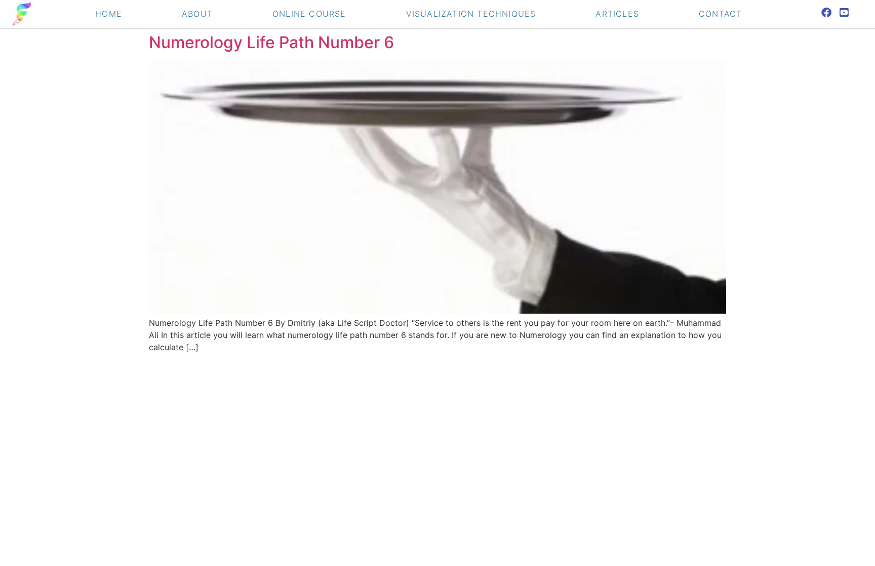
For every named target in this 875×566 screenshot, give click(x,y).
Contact (720, 14)
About (197, 14)
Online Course (309, 14)
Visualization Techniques (471, 14)
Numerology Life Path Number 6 (271, 42)
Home (108, 14)
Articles (617, 14)
